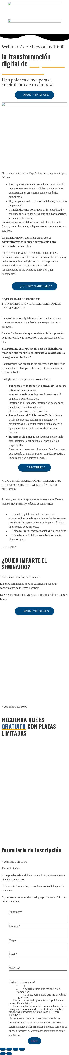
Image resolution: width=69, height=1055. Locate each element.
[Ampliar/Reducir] (3, 1049)
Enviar (34, 1040)
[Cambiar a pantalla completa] (9, 1049)
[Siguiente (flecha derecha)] (9, 1053)
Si (24, 985)
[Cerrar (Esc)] (22, 1049)
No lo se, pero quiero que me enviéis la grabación (42, 996)
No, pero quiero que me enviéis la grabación (39, 990)
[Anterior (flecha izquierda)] (3, 1053)
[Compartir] (15, 1049)
